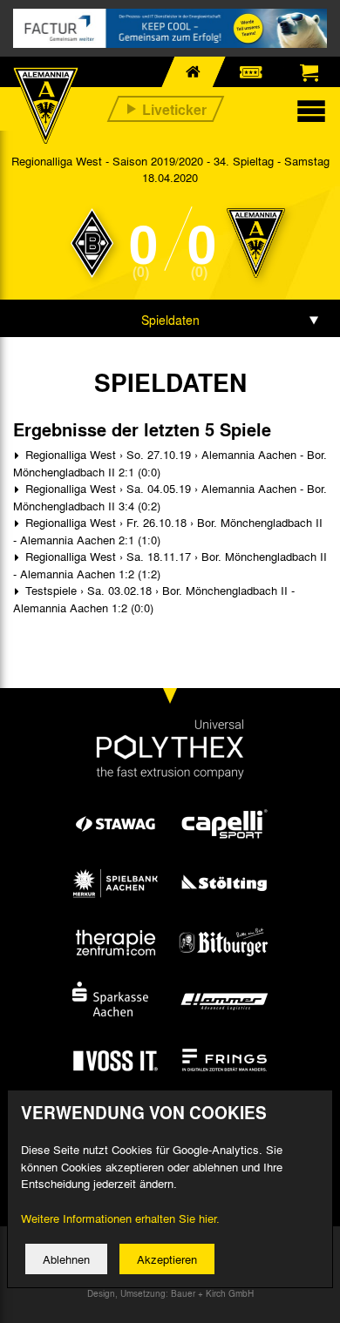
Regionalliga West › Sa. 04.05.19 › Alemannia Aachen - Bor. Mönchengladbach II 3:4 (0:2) (170, 497)
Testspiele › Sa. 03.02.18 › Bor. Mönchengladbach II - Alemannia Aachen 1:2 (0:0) (154, 599)
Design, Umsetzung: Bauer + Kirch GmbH (170, 1293)
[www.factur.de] (170, 28)
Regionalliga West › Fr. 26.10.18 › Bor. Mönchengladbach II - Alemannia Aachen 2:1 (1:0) (168, 531)
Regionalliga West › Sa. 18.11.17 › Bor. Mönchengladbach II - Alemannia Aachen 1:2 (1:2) (170, 565)
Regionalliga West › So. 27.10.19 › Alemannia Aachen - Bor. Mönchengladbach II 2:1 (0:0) (170, 463)
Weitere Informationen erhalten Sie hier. (120, 1218)
